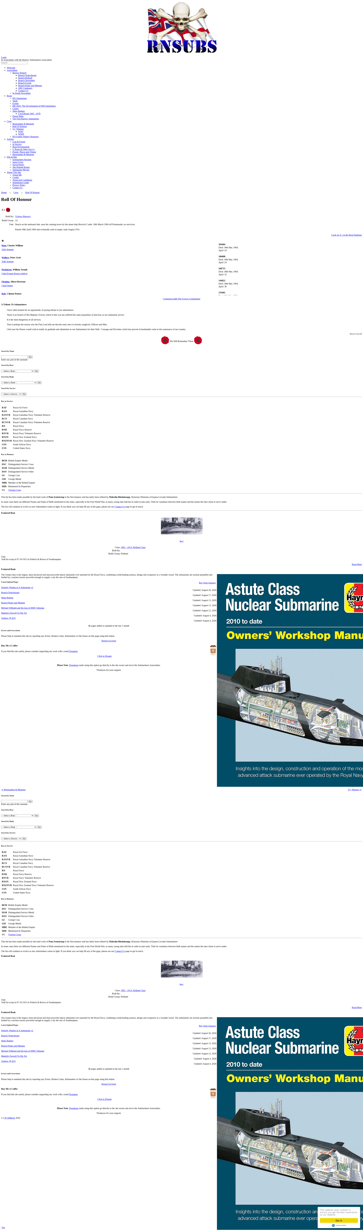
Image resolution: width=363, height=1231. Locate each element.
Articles (10, 139)
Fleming (5, 281)
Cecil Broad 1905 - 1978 (29, 113)
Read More (357, 564)
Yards (15, 101)
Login (4, 57)
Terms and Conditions (22, 180)
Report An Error (109, 641)
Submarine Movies (20, 170)
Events (15, 103)
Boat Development (20, 147)
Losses (15, 108)
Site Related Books (21, 167)
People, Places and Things (24, 152)
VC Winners (18, 129)
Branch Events (24, 83)
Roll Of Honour (19, 126)
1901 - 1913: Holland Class (133, 547)
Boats (9, 96)
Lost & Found (18, 142)
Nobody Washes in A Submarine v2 (17, 587)
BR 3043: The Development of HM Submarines (34, 106)
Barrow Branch (19, 73)
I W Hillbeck (9, 1118)
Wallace (5, 257)
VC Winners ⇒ (354, 789)
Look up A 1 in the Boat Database (346, 235)
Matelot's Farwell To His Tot (14, 613)
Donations (73, 665)
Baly (4, 294)
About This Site (14, 172)
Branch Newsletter (26, 80)
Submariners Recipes (21, 159)
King (4, 245)
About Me (17, 175)
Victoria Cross (14, 490)
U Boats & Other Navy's (23, 149)
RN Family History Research (25, 136)
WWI (20, 131)
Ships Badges (18, 111)
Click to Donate (104, 656)
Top (3, 1227)
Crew (9, 121)
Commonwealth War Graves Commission (181, 299)
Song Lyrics (17, 162)
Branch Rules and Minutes (30, 85)
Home (4, 192)
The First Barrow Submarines (25, 119)
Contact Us (23, 90)
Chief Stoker (7, 285)
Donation (73, 651)
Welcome (11, 67)
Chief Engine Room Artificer (15, 273)
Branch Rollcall (25, 78)
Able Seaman (8, 249)
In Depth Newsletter (21, 93)
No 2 (181, 541)
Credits (15, 177)
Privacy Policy (19, 185)
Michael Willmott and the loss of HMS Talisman (22, 608)
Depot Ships (18, 116)
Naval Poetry (18, 164)
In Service (17, 144)
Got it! (339, 1220)
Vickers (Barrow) (23, 216)
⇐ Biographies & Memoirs (14, 789)
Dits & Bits (12, 157)
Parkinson (6, 269)
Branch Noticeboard (27, 75)
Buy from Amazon (207, 583)
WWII (21, 134)
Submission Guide (20, 182)
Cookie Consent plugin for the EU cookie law (339, 1225)
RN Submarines (19, 98)
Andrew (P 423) (8, 618)
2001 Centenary (25, 88)
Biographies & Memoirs (23, 124)
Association (12, 70)
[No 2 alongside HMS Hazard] (182, 534)
